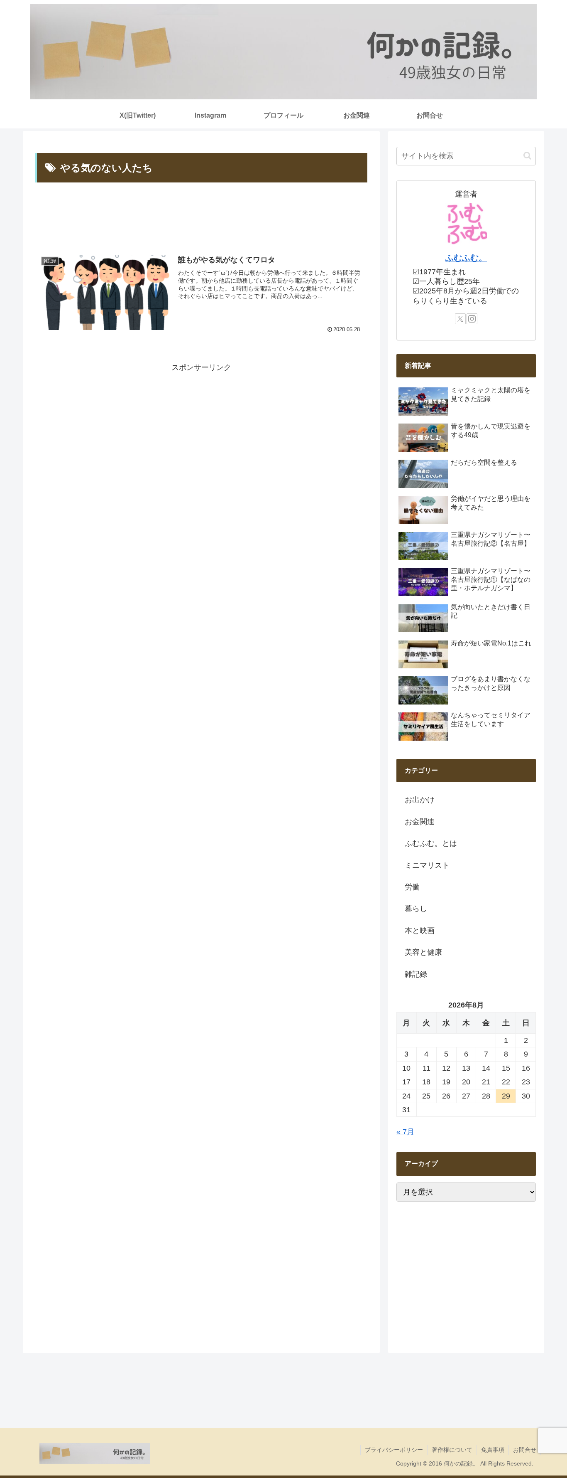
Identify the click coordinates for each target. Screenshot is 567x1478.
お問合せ (524, 1449)
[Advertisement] (201, 217)
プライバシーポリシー (394, 1449)
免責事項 (492, 1449)
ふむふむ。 (466, 257)
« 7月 (405, 1132)
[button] (527, 155)
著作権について (452, 1449)
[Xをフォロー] (460, 318)
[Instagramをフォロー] (472, 318)
